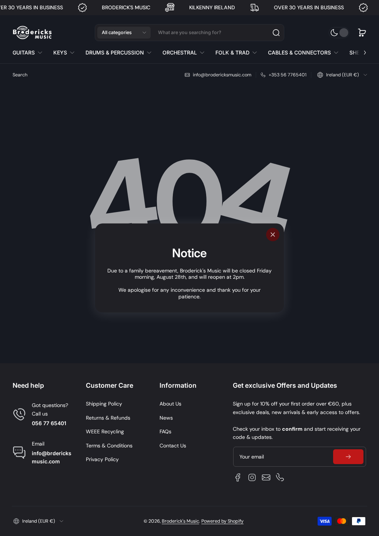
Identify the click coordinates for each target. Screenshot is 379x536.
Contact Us (173, 445)
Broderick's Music (180, 521)
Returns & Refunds (108, 417)
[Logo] (32, 33)
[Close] (272, 234)
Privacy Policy (102, 459)
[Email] (266, 477)
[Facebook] (238, 477)
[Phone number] (280, 477)
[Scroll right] (359, 50)
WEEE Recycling (105, 431)
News (166, 417)
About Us (170, 403)
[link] (30, 53)
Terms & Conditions (109, 445)
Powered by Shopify (222, 521)
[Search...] (276, 33)
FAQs (165, 431)
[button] (124, 33)
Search (20, 75)
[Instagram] (252, 477)
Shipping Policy (104, 403)
